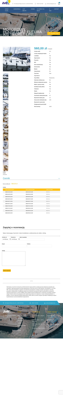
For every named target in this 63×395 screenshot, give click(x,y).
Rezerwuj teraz (55, 33)
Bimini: (35, 69)
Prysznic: (36, 60)
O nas (50, 10)
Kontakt (56, 9)
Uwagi (3, 250)
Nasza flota (6, 10)
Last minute (24, 10)
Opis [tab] (31, 281)
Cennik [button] (6, 178)
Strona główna (5, 36)
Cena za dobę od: (6, 183)
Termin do (13, 237)
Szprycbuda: (37, 71)
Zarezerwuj (16, 9)
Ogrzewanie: (37, 57)
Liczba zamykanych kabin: (40, 53)
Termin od (4, 237)
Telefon (28, 243)
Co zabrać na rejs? (40, 10)
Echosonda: (37, 66)
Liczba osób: (37, 51)
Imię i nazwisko (23, 237)
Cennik (33, 9)
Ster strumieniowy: (38, 64)
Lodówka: (36, 55)
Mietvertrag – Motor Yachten (38, 328)
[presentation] (3, 172)
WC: (35, 62)
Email (3, 243)
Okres (4, 187)
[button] (3, 174)
